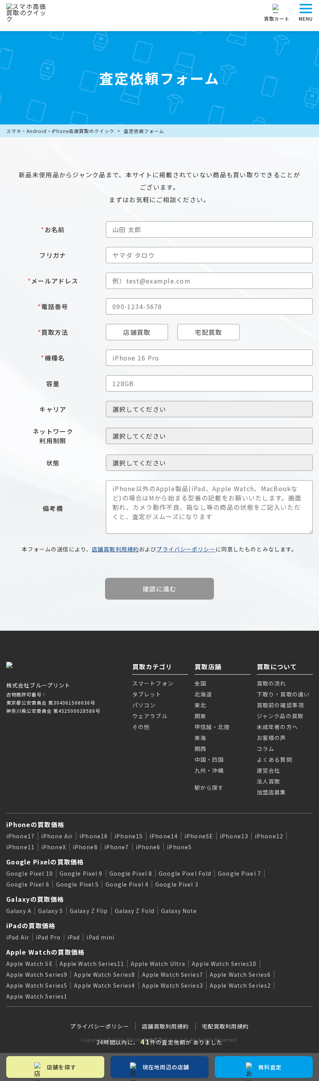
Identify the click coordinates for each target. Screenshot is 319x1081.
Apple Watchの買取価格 (45, 952)
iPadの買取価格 (31, 925)
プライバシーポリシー (185, 549)
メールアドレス (53, 280)
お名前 (53, 229)
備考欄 (53, 508)
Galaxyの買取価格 (35, 899)
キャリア (52, 409)
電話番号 (53, 306)
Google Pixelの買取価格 (45, 861)
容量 (53, 383)
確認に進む (159, 588)
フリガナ (52, 255)
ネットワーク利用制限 (53, 436)
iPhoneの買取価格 (35, 824)
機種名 (53, 357)
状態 (53, 462)
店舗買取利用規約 (115, 549)
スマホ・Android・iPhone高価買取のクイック (60, 131)
